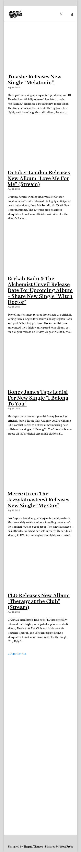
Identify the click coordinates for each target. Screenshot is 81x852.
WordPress (66, 846)
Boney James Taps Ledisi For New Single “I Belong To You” (38, 398)
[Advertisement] (40, 696)
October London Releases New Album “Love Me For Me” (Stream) (39, 178)
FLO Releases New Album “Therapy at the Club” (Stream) (39, 601)
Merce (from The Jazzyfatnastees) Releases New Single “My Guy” (38, 500)
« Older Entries (17, 654)
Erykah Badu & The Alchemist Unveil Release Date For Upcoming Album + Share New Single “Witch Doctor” (40, 290)
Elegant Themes (33, 846)
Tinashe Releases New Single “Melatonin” (34, 79)
